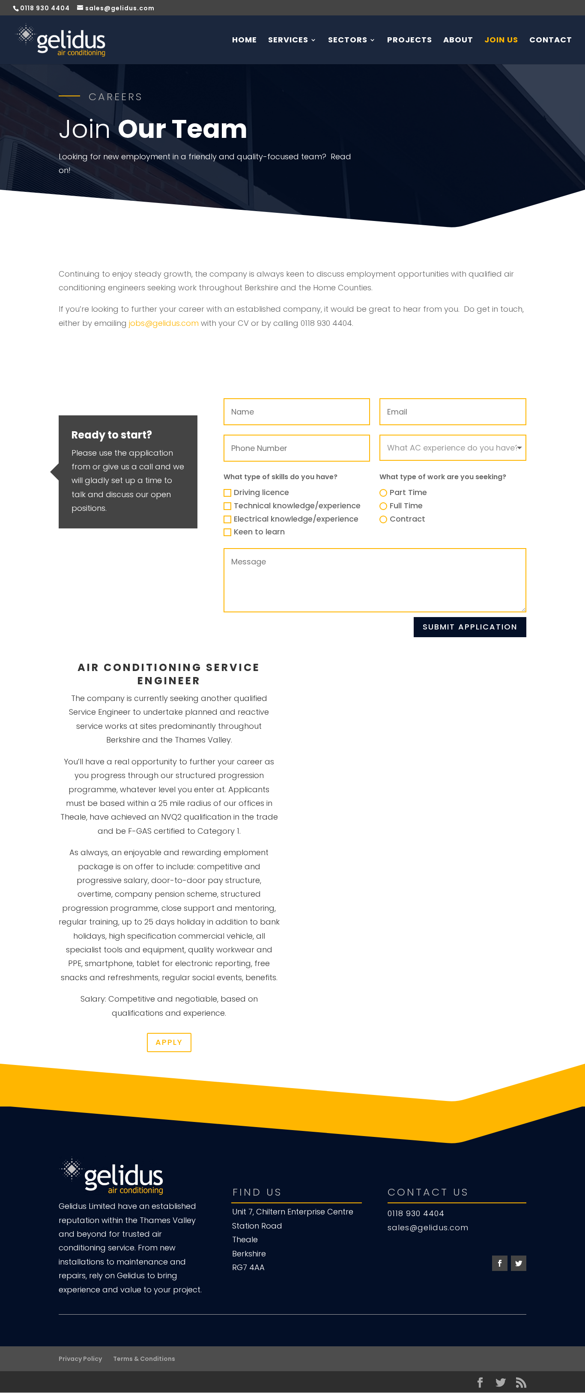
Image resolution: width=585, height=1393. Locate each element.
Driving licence (261, 492)
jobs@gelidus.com (164, 323)
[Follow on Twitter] (518, 1263)
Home (244, 41)
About (458, 41)
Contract (407, 518)
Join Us (501, 41)
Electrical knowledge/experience (296, 518)
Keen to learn (259, 531)
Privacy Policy (80, 1358)
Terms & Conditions (144, 1358)
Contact (550, 41)
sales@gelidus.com (428, 1227)
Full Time (406, 505)
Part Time (408, 492)
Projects (409, 41)
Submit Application (470, 626)
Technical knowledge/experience (297, 505)
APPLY (169, 1042)
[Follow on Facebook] (499, 1263)
